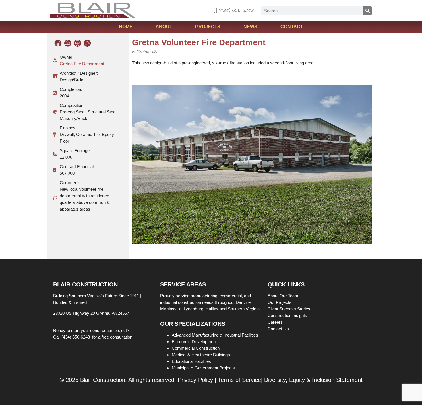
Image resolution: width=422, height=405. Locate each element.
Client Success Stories (289, 308)
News (250, 26)
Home (126, 26)
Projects (207, 26)
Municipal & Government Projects (203, 367)
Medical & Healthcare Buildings (201, 354)
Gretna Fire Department (82, 63)
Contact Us (278, 328)
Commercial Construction (196, 348)
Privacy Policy (195, 380)
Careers (276, 322)
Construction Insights (288, 315)
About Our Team (283, 295)
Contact (291, 26)
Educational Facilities (191, 361)
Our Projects (280, 302)
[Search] (367, 10)
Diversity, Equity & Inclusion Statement (313, 380)
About (164, 26)
